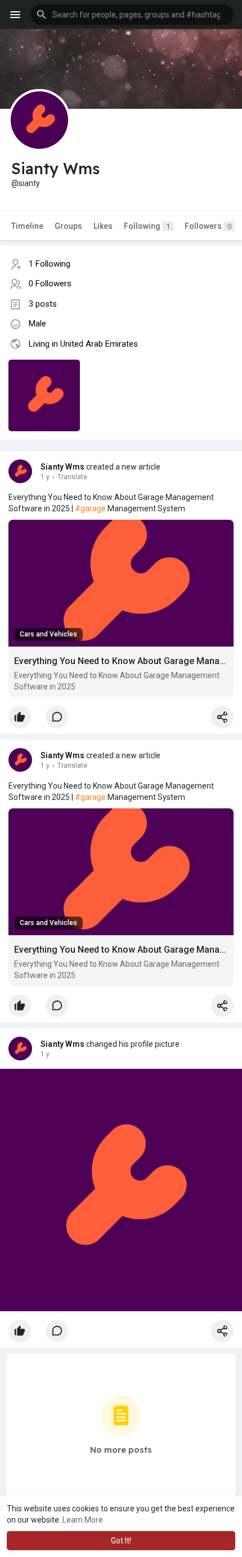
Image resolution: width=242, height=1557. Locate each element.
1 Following (49, 264)
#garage (90, 508)
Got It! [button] (121, 1540)
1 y (45, 477)
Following (147, 226)
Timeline (27, 226)
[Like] (121, 720)
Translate (72, 477)
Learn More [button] (82, 1519)
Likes (103, 226)
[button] (132, 15)
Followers (208, 226)
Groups (68, 226)
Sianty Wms (62, 466)
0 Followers (50, 283)
